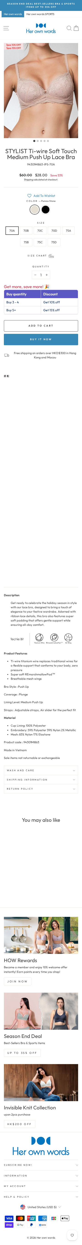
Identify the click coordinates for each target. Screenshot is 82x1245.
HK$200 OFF (19, 1124)
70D (54, 230)
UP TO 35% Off (22, 1053)
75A (68, 230)
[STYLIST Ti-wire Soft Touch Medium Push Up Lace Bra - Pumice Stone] (6, 573)
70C (40, 230)
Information (15, 1175)
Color (41, 201)
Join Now (17, 981)
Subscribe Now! (18, 1165)
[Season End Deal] (41, 1011)
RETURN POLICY (20, 788)
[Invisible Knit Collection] (41, 1082)
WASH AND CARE (20, 770)
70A (12, 230)
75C (40, 242)
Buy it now (41, 339)
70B (26, 230)
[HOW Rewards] (41, 935)
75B (26, 242)
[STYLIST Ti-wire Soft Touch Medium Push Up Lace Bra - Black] (11, 573)
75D (54, 242)
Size (41, 222)
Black (45, 209)
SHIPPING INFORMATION (27, 779)
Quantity (41, 266)
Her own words (13, 14)
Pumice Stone (34, 209)
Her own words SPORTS (40, 14)
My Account (15, 1186)
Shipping (28, 179)
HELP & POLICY (17, 1196)
